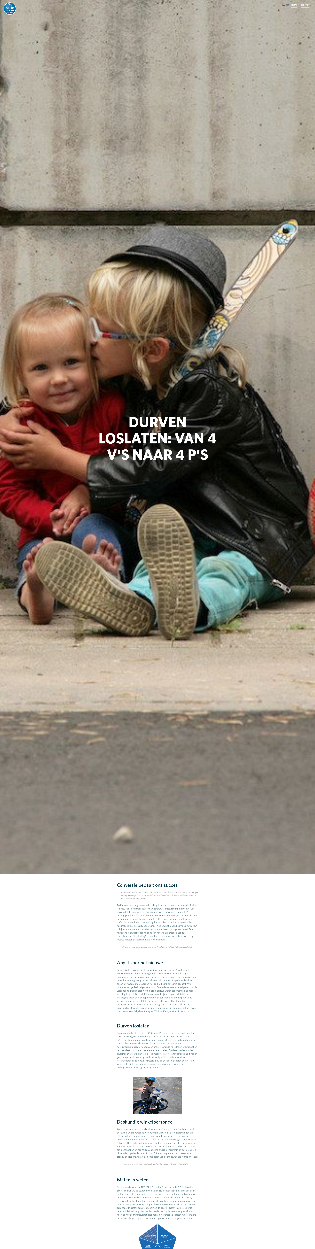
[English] (287, 4)
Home (294, 5)
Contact (305, 5)
